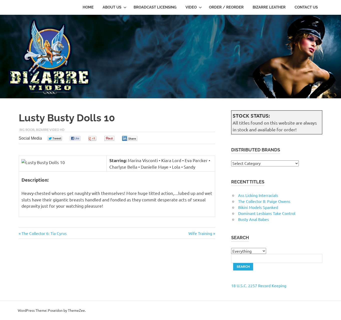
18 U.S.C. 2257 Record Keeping (258, 285)
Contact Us (306, 7)
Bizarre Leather (269, 7)
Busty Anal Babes (253, 219)
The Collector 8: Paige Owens (264, 201)
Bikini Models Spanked (258, 207)
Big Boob (26, 129)
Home (88, 7)
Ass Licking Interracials (258, 195)
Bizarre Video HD (50, 129)
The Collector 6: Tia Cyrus (44, 233)
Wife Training (200, 233)
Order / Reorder (226, 7)
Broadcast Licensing (155, 7)
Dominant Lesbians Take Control (266, 213)
